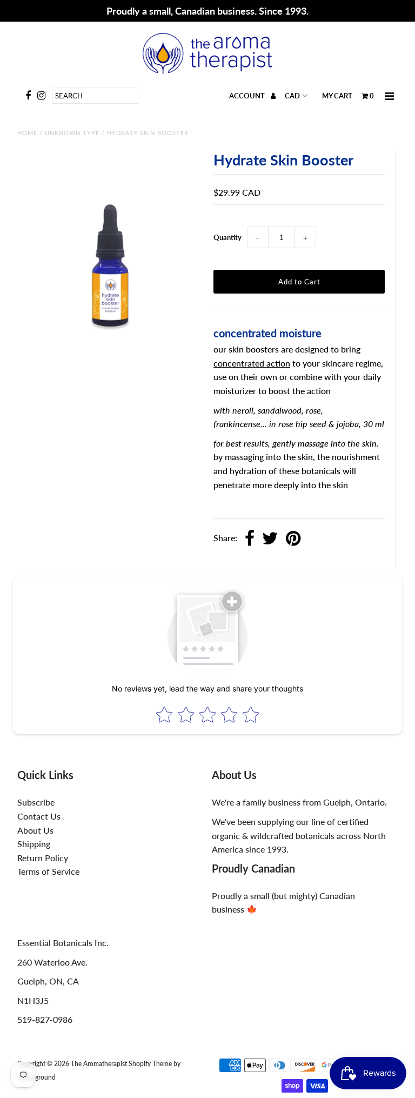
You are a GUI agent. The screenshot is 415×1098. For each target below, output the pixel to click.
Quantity (227, 237)
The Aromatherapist (100, 1064)
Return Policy (42, 858)
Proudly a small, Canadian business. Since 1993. (207, 11)
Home (27, 132)
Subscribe (36, 802)
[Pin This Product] (293, 539)
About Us (35, 830)
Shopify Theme (150, 1064)
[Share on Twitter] (270, 539)
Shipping (33, 844)
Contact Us (39, 816)
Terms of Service (48, 871)
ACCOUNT (247, 95)
